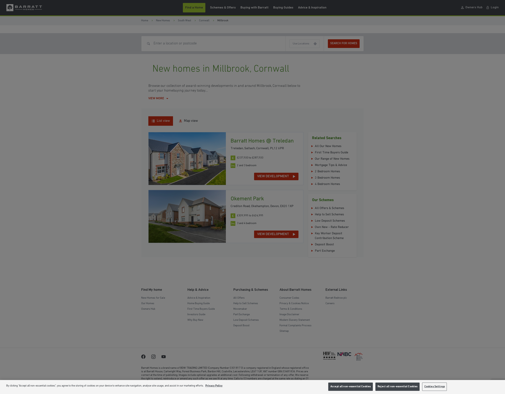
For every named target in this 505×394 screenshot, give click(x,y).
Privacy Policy (214, 386)
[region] (252, 387)
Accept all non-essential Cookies (350, 386)
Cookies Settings (434, 386)
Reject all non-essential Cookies (397, 386)
